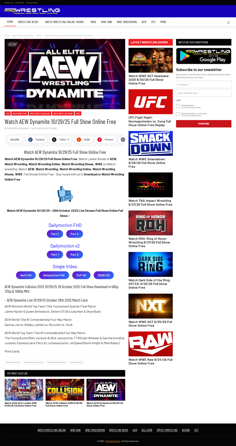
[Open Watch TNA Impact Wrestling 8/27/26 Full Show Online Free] (151, 184)
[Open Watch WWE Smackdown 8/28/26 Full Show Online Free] (151, 143)
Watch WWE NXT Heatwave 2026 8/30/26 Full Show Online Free (149, 79)
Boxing (186, 430)
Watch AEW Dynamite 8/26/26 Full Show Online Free (104, 404)
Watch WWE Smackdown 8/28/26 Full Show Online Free (147, 162)
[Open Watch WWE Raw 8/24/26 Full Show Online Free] (151, 343)
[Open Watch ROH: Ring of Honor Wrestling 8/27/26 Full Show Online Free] (151, 222)
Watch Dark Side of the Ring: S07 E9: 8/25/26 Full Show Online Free (150, 283)
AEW (144, 22)
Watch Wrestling (20, 113)
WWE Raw (106, 22)
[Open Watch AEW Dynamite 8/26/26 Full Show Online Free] (105, 390)
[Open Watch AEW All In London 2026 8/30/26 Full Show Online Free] (24, 390)
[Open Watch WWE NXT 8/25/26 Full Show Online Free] (151, 306)
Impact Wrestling (167, 430)
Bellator (147, 430)
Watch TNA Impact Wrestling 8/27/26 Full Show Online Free (150, 202)
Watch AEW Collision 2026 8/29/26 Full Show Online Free (64, 404)
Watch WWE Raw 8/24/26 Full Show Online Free (150, 361)
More (164, 22)
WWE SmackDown (127, 22)
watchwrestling (76, 362)
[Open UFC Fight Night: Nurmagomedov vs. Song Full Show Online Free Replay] (151, 101)
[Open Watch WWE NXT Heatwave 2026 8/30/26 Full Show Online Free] (151, 60)
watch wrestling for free (33, 362)
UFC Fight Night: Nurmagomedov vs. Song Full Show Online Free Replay (150, 121)
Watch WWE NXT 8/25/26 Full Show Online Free (150, 323)
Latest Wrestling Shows (149, 42)
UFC (153, 22)
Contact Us (9, 2)
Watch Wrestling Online (22, 35)
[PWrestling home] (32, 11)
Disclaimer (19, 2)
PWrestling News (112, 441)
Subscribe (203, 123)
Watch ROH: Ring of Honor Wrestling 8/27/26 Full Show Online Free (149, 242)
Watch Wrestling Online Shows (65, 22)
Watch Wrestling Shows (63, 113)
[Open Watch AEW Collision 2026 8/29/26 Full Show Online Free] (65, 390)
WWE (93, 22)
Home (10, 22)
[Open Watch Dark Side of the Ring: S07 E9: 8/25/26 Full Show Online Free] (151, 264)
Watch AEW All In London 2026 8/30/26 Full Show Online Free (21, 404)
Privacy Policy (31, 2)
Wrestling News (29, 22)
